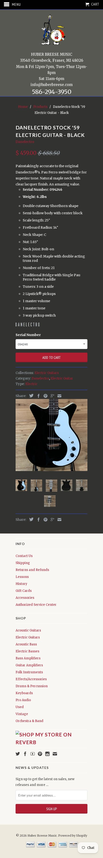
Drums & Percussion (32, 686)
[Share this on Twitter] (30, 395)
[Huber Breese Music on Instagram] (47, 754)
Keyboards (24, 693)
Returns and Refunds (32, 570)
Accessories (25, 598)
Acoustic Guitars (28, 630)
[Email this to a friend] (58, 396)
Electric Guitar (62, 378)
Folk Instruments (29, 672)
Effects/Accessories (31, 679)
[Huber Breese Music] (51, 31)
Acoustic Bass (26, 644)
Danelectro (25, 142)
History (21, 584)
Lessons (22, 577)
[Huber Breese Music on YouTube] (32, 754)
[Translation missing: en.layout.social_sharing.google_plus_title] (51, 396)
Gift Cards (24, 591)
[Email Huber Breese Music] (55, 754)
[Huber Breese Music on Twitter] (18, 754)
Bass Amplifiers (28, 658)
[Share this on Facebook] (37, 396)
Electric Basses (27, 651)
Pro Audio (23, 700)
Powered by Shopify (72, 835)
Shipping (23, 563)
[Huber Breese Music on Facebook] (25, 754)
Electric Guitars (46, 373)
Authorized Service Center (36, 605)
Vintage (22, 714)
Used (20, 707)
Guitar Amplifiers (29, 665)
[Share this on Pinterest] (44, 396)
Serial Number (28, 335)
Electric (31, 384)
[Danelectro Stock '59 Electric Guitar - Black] (51, 435)
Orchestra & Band (29, 721)
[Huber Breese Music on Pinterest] (40, 754)
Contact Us (24, 556)
